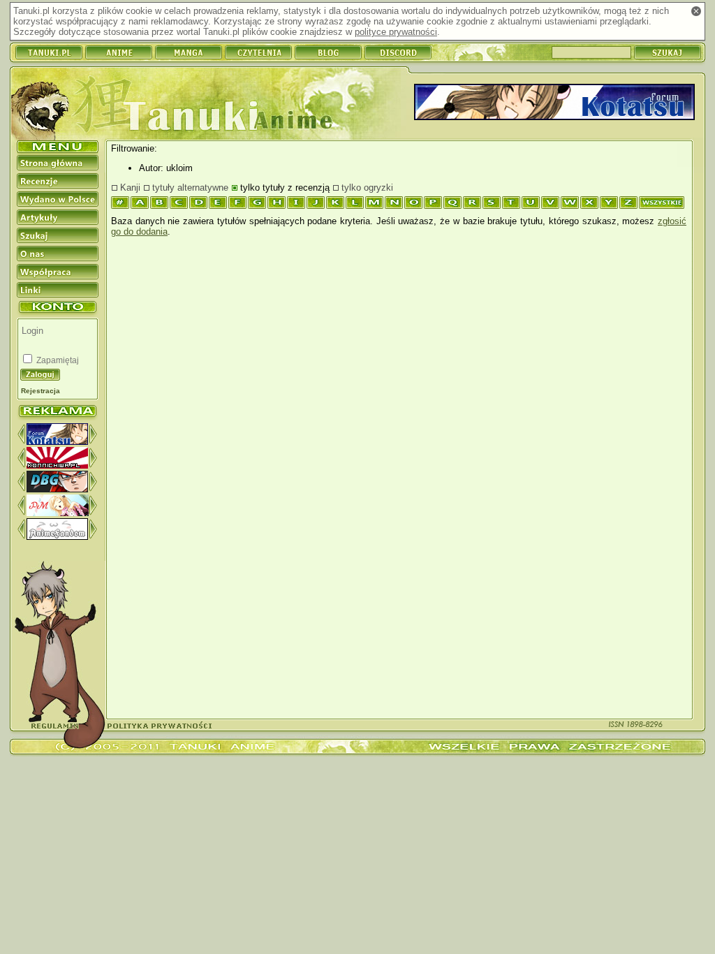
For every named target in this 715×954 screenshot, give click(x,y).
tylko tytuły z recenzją (285, 187)
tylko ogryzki (367, 187)
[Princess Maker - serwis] (58, 513)
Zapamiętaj (56, 360)
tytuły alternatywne (190, 187)
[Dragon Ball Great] (57, 489)
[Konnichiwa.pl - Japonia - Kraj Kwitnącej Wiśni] (57, 465)
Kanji (130, 187)
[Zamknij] (696, 11)
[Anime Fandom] (57, 536)
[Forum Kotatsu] (57, 441)
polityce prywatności (396, 32)
